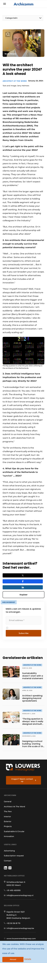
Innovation (9, 836)
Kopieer (23, 594)
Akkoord (13, 959)
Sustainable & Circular (14, 831)
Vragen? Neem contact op (22, 780)
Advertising (9, 851)
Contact (7, 861)
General (7, 801)
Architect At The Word (15, 81)
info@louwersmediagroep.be (20, 928)
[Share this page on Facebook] (23, 581)
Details (27, 959)
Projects (8, 826)
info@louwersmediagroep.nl (20, 895)
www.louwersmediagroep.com (21, 938)
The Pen (8, 811)
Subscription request (14, 855)
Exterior (7, 821)
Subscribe (23, 633)
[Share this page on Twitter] (23, 575)
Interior (7, 816)
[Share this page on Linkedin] (23, 587)
